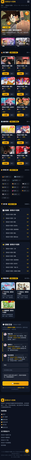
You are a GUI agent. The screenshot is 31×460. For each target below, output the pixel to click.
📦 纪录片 (15, 194)
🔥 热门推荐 (6, 177)
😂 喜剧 (15, 187)
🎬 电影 (5, 180)
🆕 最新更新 (18, 177)
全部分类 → (27, 170)
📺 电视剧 (16, 180)
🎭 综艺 (5, 184)
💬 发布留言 (15, 383)
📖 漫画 (25, 184)
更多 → (28, 52)
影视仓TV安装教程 (6, 442)
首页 (2, 5)
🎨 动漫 (15, 184)
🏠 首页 (3, 414)
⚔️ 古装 (5, 190)
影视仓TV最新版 (5, 437)
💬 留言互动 (4, 427)
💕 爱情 (15, 190)
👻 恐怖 (5, 194)
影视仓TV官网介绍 (6, 435)
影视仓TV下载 (4, 440)
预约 (12, 73)
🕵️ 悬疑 (5, 187)
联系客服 (3, 445)
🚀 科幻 (25, 187)
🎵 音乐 (5, 198)
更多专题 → (27, 278)
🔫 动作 (25, 190)
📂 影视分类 (4, 422)
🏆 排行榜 (3, 424)
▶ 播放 (5, 73)
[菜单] (28, 1)
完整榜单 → (27, 204)
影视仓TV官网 (8, 451)
